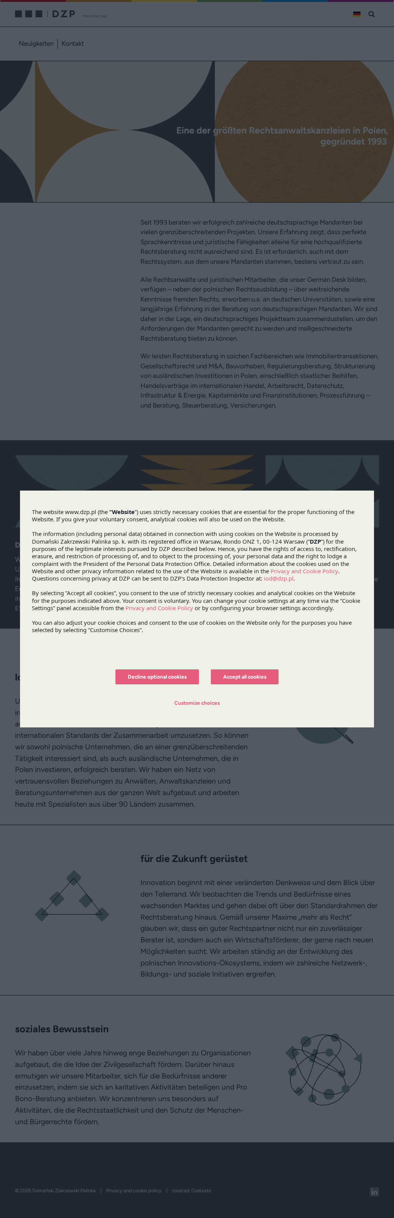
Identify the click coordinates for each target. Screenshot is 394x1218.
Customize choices (197, 703)
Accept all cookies (244, 677)
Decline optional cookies (157, 677)
